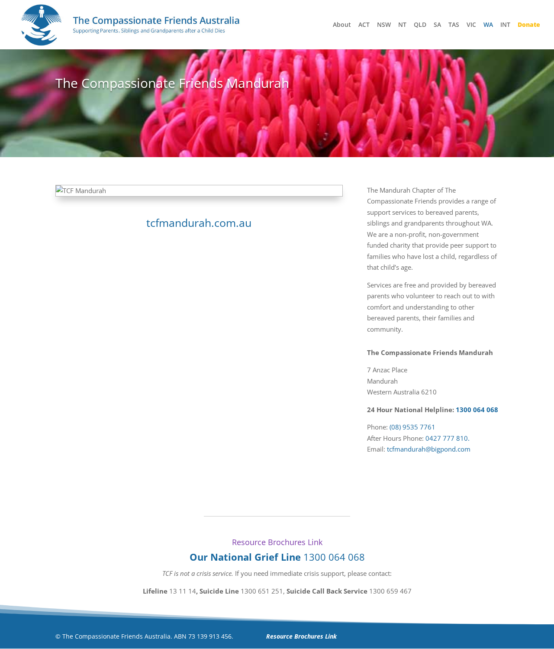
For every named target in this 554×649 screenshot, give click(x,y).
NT (402, 25)
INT (505, 25)
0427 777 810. (447, 438)
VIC (471, 25)
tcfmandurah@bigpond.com (428, 449)
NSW (384, 25)
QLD (420, 25)
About (342, 25)
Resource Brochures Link (277, 542)
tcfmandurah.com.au (198, 222)
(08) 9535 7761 (412, 427)
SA (437, 25)
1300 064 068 (477, 409)
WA (488, 25)
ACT (364, 25)
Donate (529, 25)
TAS (453, 25)
